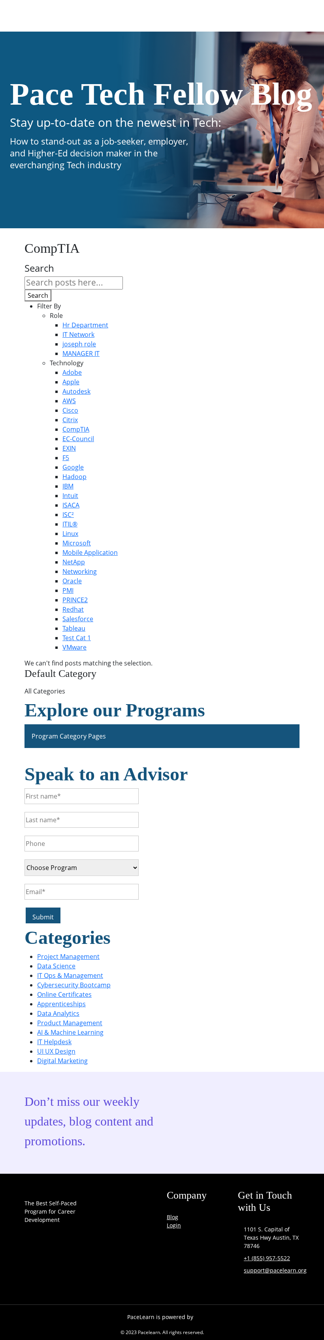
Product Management (69, 1023)
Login (174, 1225)
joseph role (79, 344)
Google (73, 467)
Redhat (73, 609)
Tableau (73, 628)
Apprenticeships (61, 1004)
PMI (67, 590)
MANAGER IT (81, 353)
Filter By (49, 306)
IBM (67, 486)
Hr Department (85, 325)
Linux (70, 533)
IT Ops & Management (70, 975)
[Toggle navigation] (284, 17)
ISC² (68, 514)
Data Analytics (58, 1013)
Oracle (72, 581)
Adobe (72, 372)
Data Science (56, 966)
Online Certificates (64, 994)
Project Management (68, 956)
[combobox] (73, 282)
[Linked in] (73, 1277)
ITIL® (69, 524)
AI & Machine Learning (70, 1032)
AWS (69, 401)
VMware (74, 647)
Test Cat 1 (76, 637)
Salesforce (77, 619)
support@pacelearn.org (275, 1270)
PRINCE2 (75, 600)
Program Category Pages (69, 736)
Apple (70, 382)
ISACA (70, 505)
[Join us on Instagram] (53, 1277)
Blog (172, 1217)
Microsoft (76, 543)
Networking (79, 571)
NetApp (73, 562)
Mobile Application (90, 552)
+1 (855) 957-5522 (267, 1258)
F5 (65, 457)
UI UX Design (56, 1051)
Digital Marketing (62, 1060)
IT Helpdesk (54, 1041)
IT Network (78, 334)
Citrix (70, 419)
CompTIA (75, 429)
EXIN (69, 448)
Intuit (70, 495)
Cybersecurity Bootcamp (74, 985)
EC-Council (78, 438)
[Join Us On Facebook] (32, 1277)
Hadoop (74, 476)
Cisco (70, 410)
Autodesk (76, 391)
